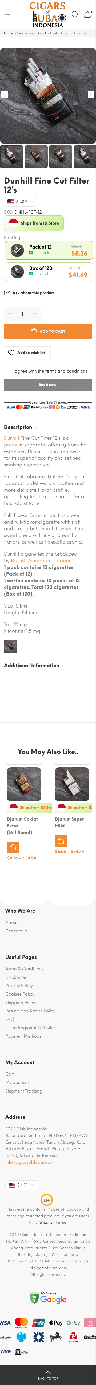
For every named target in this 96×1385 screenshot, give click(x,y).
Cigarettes (25, 33)
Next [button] (91, 94)
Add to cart (52, 331)
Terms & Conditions (24, 968)
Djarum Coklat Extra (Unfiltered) (22, 826)
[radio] (49, 250)
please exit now (50, 1222)
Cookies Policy (19, 994)
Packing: (13, 238)
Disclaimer (16, 977)
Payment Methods (23, 1036)
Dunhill (42, 33)
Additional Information (31, 666)
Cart (9, 1074)
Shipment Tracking (23, 1091)
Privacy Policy (19, 985)
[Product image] (24, 784)
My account (17, 1082)
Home (8, 33)
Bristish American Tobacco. (42, 561)
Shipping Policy (20, 1002)
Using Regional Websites (30, 1027)
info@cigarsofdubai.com (29, 1162)
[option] (48, 96)
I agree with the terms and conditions (50, 371)
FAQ (9, 1019)
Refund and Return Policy (30, 1010)
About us (13, 922)
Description (18, 427)
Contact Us (16, 931)
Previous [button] (4, 94)
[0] (87, 15)
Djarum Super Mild (69, 822)
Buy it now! (48, 385)
